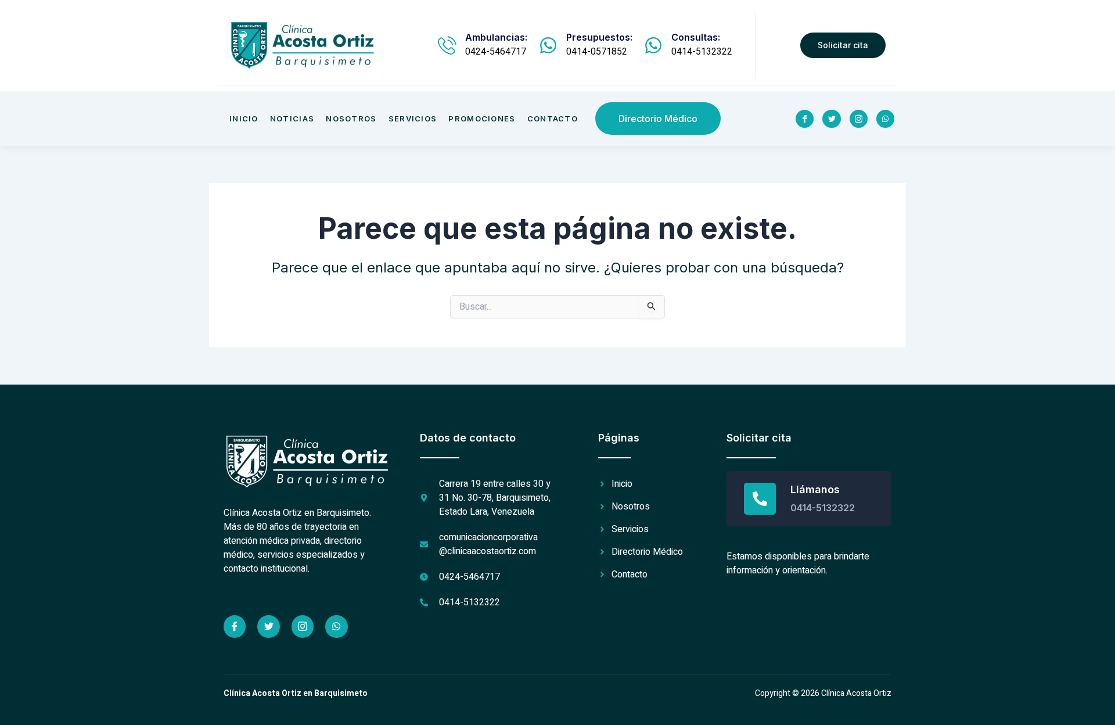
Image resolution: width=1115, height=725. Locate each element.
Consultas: (695, 37)
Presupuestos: (599, 37)
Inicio (243, 118)
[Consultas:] (653, 45)
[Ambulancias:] (447, 45)
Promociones (481, 118)
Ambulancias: (496, 37)
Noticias (292, 118)
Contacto (552, 118)
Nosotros (351, 118)
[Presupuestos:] (548, 45)
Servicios (413, 118)
